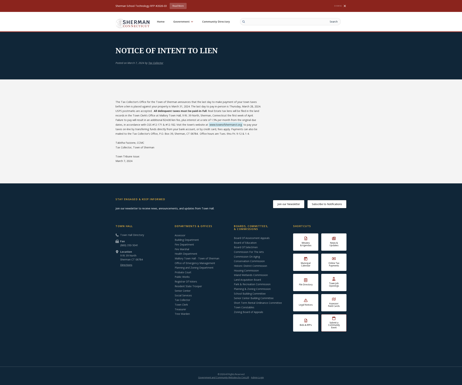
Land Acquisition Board (247, 279)
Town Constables (244, 307)
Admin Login (257, 377)
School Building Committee (250, 293)
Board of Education (245, 242)
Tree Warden (182, 313)
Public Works (182, 276)
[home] (133, 23)
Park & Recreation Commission (252, 284)
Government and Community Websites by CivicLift (223, 377)
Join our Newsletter (288, 204)
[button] (183, 21)
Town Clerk (181, 304)
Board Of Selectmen (246, 247)
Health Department (186, 253)
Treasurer (180, 309)
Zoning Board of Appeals (248, 312)
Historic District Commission (250, 265)
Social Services (183, 295)
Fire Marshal (182, 249)
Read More (178, 5)
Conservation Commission (249, 261)
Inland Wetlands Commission (251, 275)
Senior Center (183, 290)
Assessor (180, 235)
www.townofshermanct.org (226, 124)
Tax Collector (155, 63)
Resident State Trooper (188, 286)
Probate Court (183, 272)
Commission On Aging (247, 256)
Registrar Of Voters (186, 281)
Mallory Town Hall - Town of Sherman (197, 258)
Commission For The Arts (249, 252)
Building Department (187, 239)
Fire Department (184, 244)
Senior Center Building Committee (254, 298)
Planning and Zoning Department (194, 267)
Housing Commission (246, 270)
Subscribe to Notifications (327, 204)
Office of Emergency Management (195, 263)
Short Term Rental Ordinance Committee (258, 302)
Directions (126, 265)
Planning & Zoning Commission (252, 289)
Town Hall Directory (132, 235)
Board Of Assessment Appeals (252, 238)
